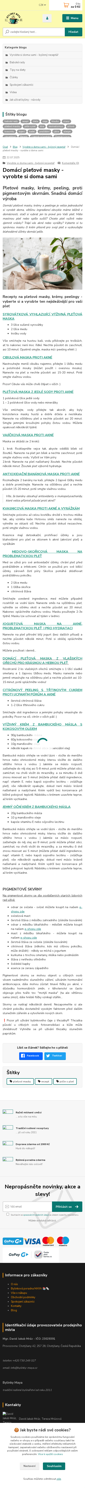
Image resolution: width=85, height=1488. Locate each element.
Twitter (57, 1055)
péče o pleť (67, 1081)
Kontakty (16, 1306)
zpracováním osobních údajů (36, 1215)
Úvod (5, 147)
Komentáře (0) (70, 163)
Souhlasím (54, 1466)
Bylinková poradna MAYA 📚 (28, 1288)
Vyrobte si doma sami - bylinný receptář (43, 147)
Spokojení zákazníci (22, 1302)
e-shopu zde (33, 929)
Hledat (73, 32)
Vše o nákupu (19, 1293)
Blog (15, 147)
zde (59, 1479)
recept (45, 1081)
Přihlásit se (64, 1207)
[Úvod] (19, 18)
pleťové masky (22, 1081)
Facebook (33, 1055)
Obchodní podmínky (23, 1297)
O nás (14, 1284)
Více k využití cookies (50, 1454)
